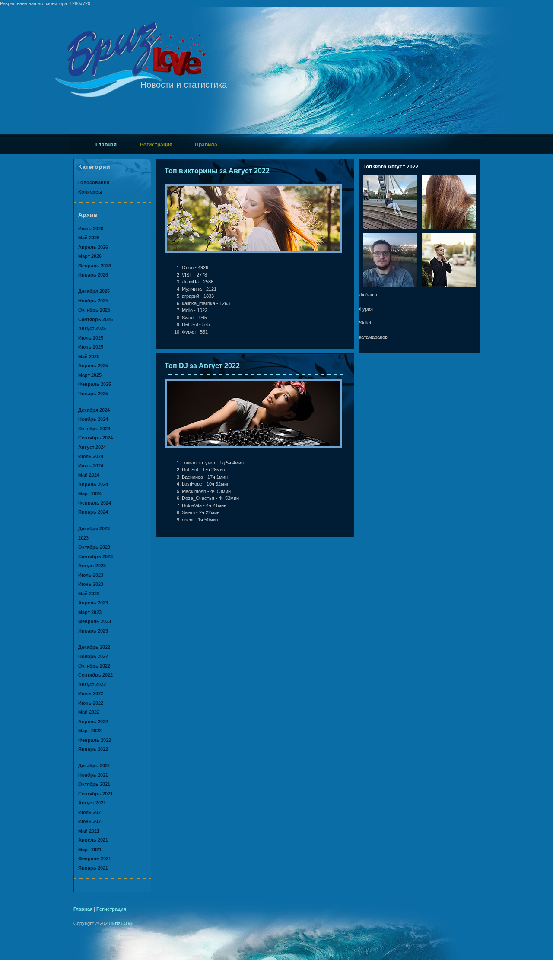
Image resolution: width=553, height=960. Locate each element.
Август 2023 (92, 565)
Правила (206, 145)
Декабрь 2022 (94, 647)
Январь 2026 (93, 274)
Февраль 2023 (94, 621)
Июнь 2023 (90, 584)
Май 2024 (88, 474)
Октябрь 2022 (94, 665)
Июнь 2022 (90, 703)
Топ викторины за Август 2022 (217, 171)
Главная (106, 145)
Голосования (93, 182)
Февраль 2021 (94, 858)
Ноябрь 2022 (93, 656)
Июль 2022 (90, 693)
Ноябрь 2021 (93, 775)
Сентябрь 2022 (95, 674)
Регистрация (156, 145)
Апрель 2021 (93, 839)
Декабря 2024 (94, 410)
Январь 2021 (93, 868)
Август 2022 (92, 684)
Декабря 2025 (94, 291)
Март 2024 (90, 493)
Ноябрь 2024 (93, 419)
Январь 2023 (93, 630)
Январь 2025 (93, 393)
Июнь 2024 (90, 465)
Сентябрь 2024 (95, 437)
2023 (83, 537)
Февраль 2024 (94, 502)
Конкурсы (90, 191)
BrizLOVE (122, 923)
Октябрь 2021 (94, 784)
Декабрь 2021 (94, 765)
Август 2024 (92, 447)
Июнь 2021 (90, 821)
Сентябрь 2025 (95, 319)
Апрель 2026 (93, 247)
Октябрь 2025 (94, 309)
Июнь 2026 (90, 228)
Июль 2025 (90, 337)
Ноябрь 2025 (93, 300)
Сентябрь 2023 (95, 556)
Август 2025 (92, 328)
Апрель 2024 (93, 484)
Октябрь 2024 (94, 428)
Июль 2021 (90, 812)
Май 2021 (88, 830)
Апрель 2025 (93, 365)
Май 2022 (88, 712)
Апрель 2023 (93, 602)
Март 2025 (90, 375)
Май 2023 (88, 593)
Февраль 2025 (94, 384)
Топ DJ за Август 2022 (202, 365)
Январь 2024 (93, 512)
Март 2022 (90, 730)
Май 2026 (88, 237)
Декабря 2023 (94, 528)
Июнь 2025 (90, 347)
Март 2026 (90, 256)
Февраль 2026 (94, 265)
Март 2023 (90, 612)
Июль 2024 (90, 456)
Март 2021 (90, 849)
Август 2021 (92, 802)
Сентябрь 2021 (95, 793)
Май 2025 (88, 356)
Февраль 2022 (94, 740)
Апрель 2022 (93, 721)
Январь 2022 (93, 749)
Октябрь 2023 (94, 547)
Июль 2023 (90, 575)
